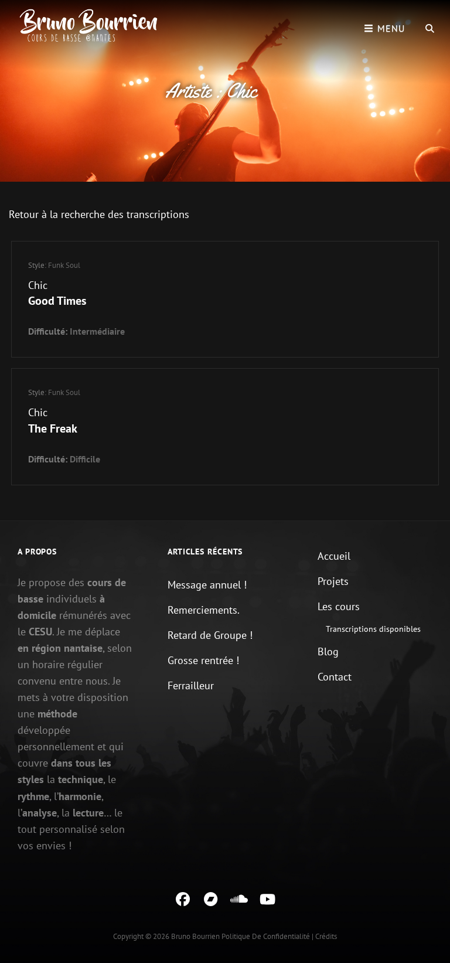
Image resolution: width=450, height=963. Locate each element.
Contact (335, 676)
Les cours (339, 606)
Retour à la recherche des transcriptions (99, 214)
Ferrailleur (191, 685)
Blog (328, 651)
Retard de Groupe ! (210, 635)
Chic (37, 285)
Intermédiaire (97, 331)
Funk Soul (64, 265)
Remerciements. (204, 610)
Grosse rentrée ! (203, 660)
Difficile (85, 459)
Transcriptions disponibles (373, 629)
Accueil (334, 556)
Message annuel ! (207, 584)
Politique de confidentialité (265, 936)
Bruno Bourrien (195, 936)
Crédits (326, 936)
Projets (333, 581)
